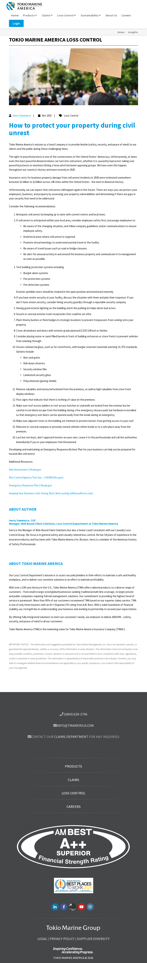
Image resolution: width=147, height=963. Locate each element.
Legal (42, 938)
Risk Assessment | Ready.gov (25, 469)
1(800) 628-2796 (75, 714)
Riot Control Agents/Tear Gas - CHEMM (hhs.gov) (36, 477)
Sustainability (90, 15)
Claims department (71, 736)
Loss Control (65, 15)
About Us (111, 15)
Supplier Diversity (93, 938)
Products (29, 15)
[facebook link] (63, 906)
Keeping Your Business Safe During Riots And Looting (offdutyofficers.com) (51, 493)
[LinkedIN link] (55, 906)
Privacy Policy (62, 938)
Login (16, 23)
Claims (46, 15)
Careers (126, 15)
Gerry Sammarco (22, 115)
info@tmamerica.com (75, 725)
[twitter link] (72, 906)
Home (15, 15)
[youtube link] (81, 906)
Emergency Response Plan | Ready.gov (30, 485)
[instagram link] (90, 906)
